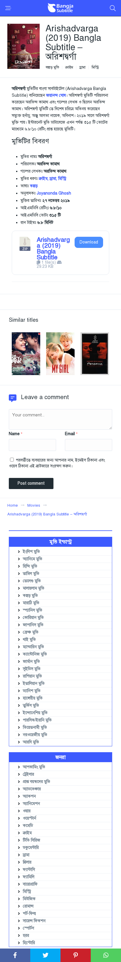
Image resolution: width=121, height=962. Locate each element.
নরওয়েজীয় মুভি (35, 734)
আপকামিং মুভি (34, 767)
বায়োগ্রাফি (30, 884)
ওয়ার (27, 810)
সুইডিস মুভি (32, 668)
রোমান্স (28, 906)
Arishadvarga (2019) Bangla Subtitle (53, 248)
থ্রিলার (27, 862)
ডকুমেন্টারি (31, 847)
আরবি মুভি (31, 742)
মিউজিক (29, 898)
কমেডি (28, 825)
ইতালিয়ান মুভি (34, 683)
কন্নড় (34, 185)
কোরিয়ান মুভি (33, 617)
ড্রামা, (53, 178)
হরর (26, 935)
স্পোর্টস (28, 928)
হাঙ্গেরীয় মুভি (33, 698)
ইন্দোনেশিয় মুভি (35, 712)
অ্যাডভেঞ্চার (32, 788)
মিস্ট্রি (95, 67)
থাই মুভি (29, 639)
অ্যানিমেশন (31, 803)
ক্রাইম (69, 67)
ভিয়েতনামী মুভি (35, 727)
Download (89, 242)
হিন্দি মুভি (30, 566)
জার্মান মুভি (31, 661)
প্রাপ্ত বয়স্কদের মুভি (36, 781)
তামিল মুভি (31, 573)
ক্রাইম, (43, 178)
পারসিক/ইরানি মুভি (37, 720)
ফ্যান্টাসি (29, 869)
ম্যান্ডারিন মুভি (33, 646)
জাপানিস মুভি (33, 624)
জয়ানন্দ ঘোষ (56, 95)
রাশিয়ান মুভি (32, 676)
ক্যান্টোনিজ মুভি (35, 654)
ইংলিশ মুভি (31, 551)
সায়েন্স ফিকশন (34, 920)
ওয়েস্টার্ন (29, 818)
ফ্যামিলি (28, 876)
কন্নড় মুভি (52, 67)
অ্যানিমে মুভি (32, 558)
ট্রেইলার (28, 774)
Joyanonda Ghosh (54, 193)
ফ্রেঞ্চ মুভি (30, 632)
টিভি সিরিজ (31, 840)
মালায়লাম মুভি (33, 588)
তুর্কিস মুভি (31, 705)
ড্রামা (82, 67)
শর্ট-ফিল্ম (29, 913)
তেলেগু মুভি (32, 580)
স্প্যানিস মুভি (32, 610)
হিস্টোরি (29, 942)
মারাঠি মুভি (31, 602)
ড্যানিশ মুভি (32, 690)
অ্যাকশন (29, 796)
